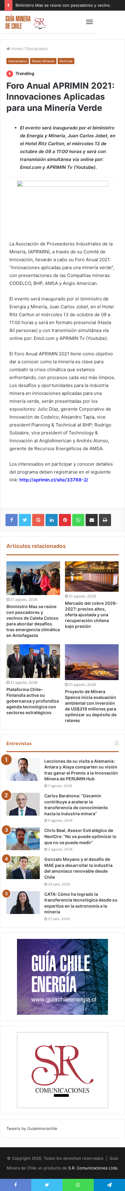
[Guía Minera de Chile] (26, 22)
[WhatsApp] (78, 520)
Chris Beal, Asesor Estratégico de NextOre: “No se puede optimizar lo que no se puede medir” (80, 836)
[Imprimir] (105, 520)
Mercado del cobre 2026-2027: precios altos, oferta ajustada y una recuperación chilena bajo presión (91, 615)
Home (16, 48)
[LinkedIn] (52, 520)
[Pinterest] (65, 520)
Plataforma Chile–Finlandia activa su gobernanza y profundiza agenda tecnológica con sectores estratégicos (32, 701)
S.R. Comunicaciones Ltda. (93, 1167)
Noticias (66, 61)
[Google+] (38, 520)
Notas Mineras (43, 61)
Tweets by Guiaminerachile (31, 1128)
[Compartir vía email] (92, 520)
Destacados (37, 48)
